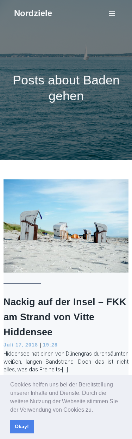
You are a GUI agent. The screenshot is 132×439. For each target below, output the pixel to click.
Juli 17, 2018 (21, 345)
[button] (95, 410)
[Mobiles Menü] (112, 13)
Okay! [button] (22, 426)
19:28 (50, 345)
